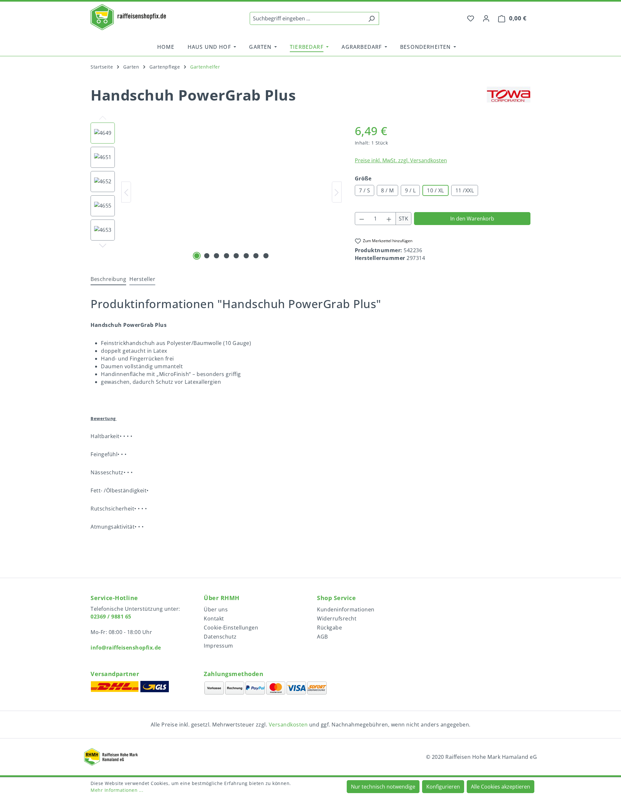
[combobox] (307, 18)
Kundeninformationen (346, 609)
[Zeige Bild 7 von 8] (256, 255)
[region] (216, 192)
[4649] (232, 192)
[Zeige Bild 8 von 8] (265, 255)
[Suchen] (371, 18)
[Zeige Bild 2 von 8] (206, 255)
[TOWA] (508, 98)
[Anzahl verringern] (361, 218)
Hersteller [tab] (142, 279)
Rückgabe (329, 627)
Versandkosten (288, 724)
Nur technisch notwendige (383, 786)
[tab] (108, 279)
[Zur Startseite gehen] (128, 17)
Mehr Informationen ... (117, 790)
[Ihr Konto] (486, 18)
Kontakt (214, 618)
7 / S (364, 190)
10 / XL (435, 190)
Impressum (218, 645)
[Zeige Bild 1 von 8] (197, 255)
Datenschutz (220, 636)
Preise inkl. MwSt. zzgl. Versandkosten (401, 160)
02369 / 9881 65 (111, 616)
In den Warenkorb (472, 218)
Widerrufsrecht (336, 618)
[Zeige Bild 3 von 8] (216, 255)
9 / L (410, 190)
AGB (322, 636)
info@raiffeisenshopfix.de (126, 647)
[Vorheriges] (126, 191)
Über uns (216, 609)
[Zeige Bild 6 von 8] (246, 255)
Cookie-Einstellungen (231, 627)
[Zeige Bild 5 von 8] (236, 255)
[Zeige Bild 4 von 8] (226, 255)
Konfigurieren (443, 786)
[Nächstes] (337, 191)
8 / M (387, 190)
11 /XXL (464, 190)
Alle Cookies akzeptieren (500, 786)
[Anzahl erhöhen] (389, 218)
